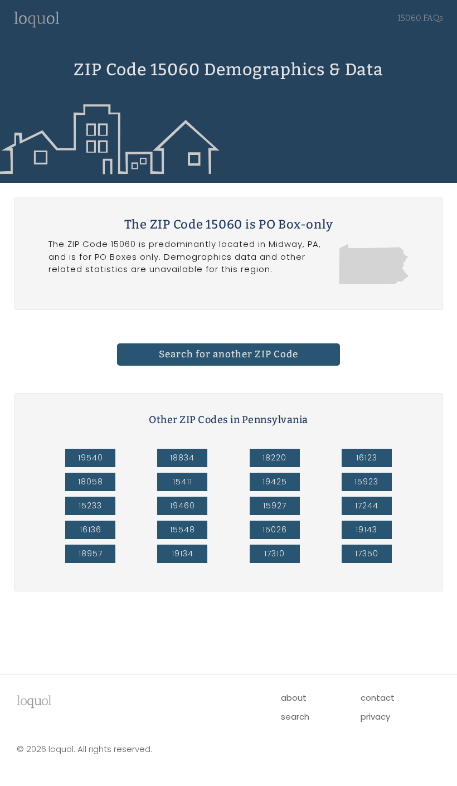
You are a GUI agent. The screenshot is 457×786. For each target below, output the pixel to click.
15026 (274, 529)
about (294, 697)
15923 (366, 481)
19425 (274, 481)
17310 (274, 553)
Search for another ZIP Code (228, 354)
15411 (182, 481)
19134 (182, 553)
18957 (91, 553)
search (295, 716)
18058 (90, 481)
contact (378, 697)
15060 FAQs (420, 18)
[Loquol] (37, 25)
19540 (90, 457)
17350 (366, 553)
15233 (90, 505)
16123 (366, 457)
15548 (182, 529)
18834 (182, 457)
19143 (366, 529)
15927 (274, 505)
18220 (274, 457)
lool (34, 701)
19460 (182, 505)
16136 (90, 529)
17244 (366, 505)
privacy (375, 716)
